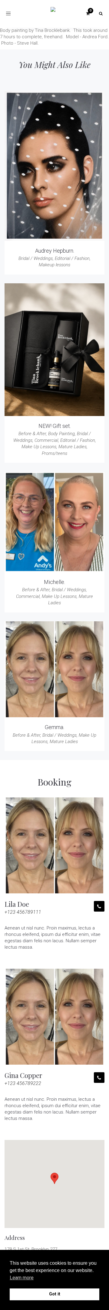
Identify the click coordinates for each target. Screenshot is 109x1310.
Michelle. (54, 582)
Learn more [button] (22, 1278)
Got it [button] (54, 1294)
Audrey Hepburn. (54, 250)
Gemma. (54, 727)
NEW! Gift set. (54, 426)
